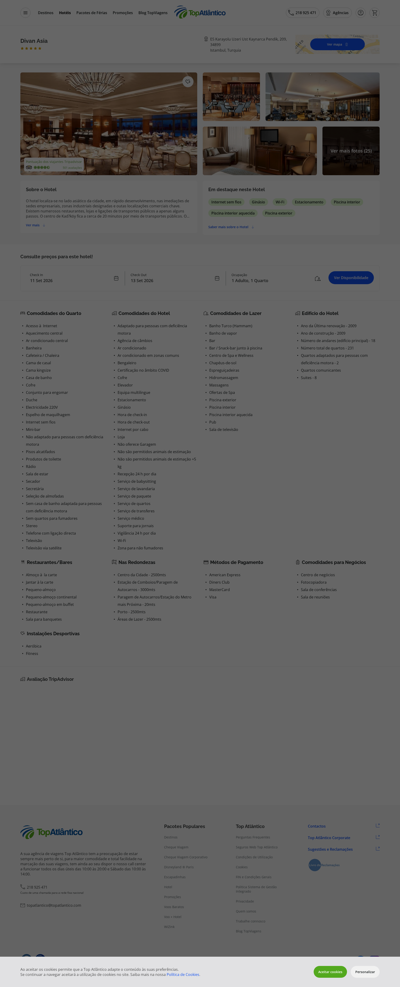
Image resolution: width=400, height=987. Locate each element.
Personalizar (365, 972)
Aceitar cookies (330, 972)
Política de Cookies (183, 974)
